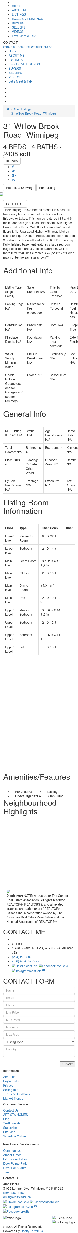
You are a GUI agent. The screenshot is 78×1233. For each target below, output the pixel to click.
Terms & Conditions (16, 1094)
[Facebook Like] (17, 1211)
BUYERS (18, 23)
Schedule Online (14, 1136)
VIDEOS (17, 31)
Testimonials (11, 1123)
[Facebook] (44, 1201)
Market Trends (13, 1098)
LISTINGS (19, 14)
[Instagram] (18, 1206)
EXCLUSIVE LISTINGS (27, 18)
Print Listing (47, 187)
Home (16, 5)
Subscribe (10, 1127)
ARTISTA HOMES (15, 1114)
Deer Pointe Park (15, 1163)
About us (9, 1077)
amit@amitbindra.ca (38, 47)
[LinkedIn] (16, 1201)
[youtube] (44, 970)
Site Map (9, 1132)
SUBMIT (67, 1064)
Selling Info (10, 1090)
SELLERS (18, 27)
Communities (12, 1150)
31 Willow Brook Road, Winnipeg (33, 113)
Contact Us (10, 1110)
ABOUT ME (20, 10)
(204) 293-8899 (14, 47)
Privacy (8, 1085)
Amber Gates (12, 1155)
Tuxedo (8, 1172)
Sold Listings (22, 109)
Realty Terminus (32, 1231)
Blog (6, 1119)
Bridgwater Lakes (15, 1159)
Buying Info (11, 1081)
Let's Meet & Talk (24, 36)
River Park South (14, 1168)
